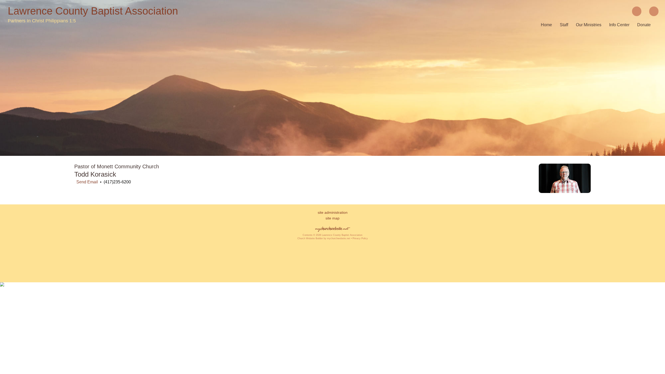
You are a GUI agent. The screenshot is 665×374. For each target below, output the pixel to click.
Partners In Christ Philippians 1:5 (42, 20)
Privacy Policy (360, 238)
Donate (644, 25)
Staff (564, 25)
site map (332, 218)
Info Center (619, 25)
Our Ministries (588, 25)
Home (546, 25)
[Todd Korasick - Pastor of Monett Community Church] (565, 191)
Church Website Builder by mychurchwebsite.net (323, 238)
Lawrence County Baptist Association (93, 11)
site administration (333, 212)
